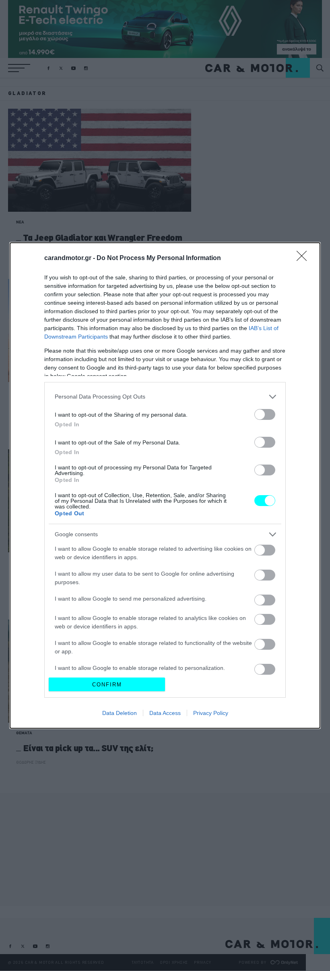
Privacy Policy (210, 713)
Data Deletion (119, 713)
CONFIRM (107, 685)
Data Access (165, 713)
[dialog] (165, 486)
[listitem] (165, 397)
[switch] (264, 414)
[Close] (304, 258)
